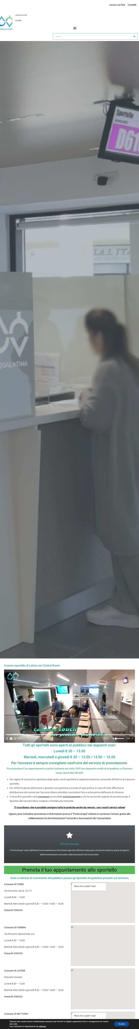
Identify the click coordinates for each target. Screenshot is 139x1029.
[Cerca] (134, 36)
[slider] (69, 734)
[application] (69, 706)
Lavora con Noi (21, 15)
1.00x (128, 738)
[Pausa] (11, 738)
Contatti (18, 20)
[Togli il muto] (113, 738)
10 (6, 738)
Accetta (121, 1024)
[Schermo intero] (133, 739)
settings (42, 1026)
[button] (75, 28)
